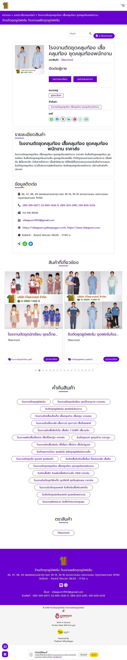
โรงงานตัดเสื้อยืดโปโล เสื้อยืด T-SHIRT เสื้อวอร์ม (63, 430)
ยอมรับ (94, 655)
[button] (36, 370)
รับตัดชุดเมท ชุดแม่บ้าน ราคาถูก (93, 437)
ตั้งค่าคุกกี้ (83, 655)
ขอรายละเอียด (60, 79)
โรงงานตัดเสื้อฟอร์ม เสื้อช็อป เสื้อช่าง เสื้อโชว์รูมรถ (63, 445)
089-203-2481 (68, 205)
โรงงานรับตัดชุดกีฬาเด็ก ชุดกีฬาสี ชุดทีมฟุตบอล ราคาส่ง (63, 480)
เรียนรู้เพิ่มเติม (57, 657)
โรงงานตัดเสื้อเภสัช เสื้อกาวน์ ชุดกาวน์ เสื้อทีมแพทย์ (63, 423)
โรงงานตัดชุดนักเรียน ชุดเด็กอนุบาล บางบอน (81, 402)
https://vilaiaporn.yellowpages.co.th (44, 228)
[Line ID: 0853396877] (24, 244)
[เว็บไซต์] (30, 244)
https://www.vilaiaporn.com (83, 228)
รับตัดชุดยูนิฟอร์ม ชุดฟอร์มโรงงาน (63, 409)
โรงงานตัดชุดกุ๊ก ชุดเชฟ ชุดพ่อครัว (34, 459)
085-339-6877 (31, 205)
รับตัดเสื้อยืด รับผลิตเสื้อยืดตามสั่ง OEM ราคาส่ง (63, 473)
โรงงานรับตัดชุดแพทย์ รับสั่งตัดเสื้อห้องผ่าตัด (63, 487)
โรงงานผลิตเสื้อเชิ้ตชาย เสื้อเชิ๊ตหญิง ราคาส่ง (41, 437)
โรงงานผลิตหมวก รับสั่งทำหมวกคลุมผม (63, 502)
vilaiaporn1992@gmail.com (38, 220)
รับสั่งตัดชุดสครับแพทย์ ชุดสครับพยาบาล (63, 495)
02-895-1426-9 (50, 205)
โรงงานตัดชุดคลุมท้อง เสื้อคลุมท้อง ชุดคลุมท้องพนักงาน (75, 106)
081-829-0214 (87, 205)
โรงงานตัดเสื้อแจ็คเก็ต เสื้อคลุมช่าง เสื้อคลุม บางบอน (63, 416)
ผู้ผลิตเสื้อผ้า (56, 95)
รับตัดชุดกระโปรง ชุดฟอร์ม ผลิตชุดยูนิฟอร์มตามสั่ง (63, 452)
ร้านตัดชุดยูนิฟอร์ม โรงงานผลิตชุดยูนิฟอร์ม (67, 607)
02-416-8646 (30, 213)
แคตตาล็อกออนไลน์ (24, 15)
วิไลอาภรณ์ (67, 60)
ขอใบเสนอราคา (85, 79)
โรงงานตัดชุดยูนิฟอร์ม (34, 402)
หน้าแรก (6, 15)
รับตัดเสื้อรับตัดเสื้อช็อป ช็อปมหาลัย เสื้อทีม (88, 459)
